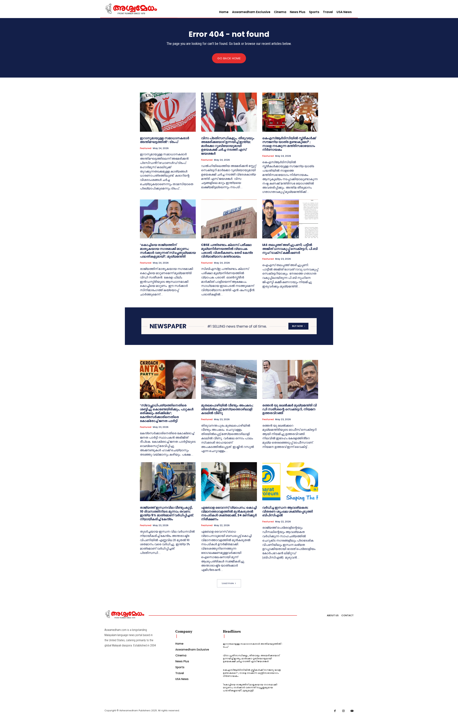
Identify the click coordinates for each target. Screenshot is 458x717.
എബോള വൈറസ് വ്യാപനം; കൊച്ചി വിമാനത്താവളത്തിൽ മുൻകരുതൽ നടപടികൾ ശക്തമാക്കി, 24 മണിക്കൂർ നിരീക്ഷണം (229, 513)
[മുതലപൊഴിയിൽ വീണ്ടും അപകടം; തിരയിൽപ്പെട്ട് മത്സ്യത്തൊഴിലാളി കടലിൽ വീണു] (229, 379)
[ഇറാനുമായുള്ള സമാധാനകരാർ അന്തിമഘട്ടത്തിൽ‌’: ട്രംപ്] (168, 112)
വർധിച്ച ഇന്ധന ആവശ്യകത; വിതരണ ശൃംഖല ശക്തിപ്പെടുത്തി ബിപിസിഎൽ (287, 511)
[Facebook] (335, 711)
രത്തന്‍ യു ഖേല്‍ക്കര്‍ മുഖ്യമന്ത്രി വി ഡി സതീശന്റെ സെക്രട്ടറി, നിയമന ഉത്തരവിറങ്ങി (289, 409)
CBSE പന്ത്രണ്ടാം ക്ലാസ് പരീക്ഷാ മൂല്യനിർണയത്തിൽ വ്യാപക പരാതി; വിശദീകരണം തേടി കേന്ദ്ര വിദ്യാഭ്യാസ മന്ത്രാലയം (227, 251)
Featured (145, 148)
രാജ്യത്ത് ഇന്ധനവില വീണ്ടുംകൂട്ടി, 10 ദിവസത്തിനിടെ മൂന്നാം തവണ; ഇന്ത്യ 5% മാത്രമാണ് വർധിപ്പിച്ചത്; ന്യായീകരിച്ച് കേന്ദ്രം (167, 513)
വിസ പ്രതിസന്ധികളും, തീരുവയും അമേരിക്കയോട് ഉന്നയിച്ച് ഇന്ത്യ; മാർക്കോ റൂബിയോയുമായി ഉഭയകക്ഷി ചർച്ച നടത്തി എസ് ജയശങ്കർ (227, 146)
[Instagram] (343, 711)
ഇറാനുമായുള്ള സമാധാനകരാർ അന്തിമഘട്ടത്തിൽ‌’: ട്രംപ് (164, 140)
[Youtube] (352, 711)
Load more (228, 583)
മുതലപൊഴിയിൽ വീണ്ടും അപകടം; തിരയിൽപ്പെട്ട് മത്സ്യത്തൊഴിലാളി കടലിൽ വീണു (227, 409)
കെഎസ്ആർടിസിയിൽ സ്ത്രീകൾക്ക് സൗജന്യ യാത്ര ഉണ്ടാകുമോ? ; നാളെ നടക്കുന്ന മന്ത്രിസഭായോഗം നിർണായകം (289, 144)
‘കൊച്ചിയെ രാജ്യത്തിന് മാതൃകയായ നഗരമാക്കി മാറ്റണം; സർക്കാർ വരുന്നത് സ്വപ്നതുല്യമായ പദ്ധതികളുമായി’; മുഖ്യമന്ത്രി (168, 251)
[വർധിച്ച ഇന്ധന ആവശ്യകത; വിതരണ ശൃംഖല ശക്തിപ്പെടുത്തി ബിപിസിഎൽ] (290, 481)
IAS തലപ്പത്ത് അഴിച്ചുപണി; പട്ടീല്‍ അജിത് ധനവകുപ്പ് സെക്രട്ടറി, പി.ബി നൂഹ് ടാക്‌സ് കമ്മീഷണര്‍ (290, 249)
